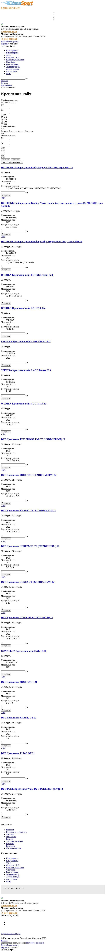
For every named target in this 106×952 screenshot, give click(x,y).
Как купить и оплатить (16, 832)
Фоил (8, 863)
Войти (4, 41)
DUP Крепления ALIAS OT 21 (18, 753)
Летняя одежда (12, 877)
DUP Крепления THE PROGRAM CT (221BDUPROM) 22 (33, 439)
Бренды (9, 839)
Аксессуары (11, 879)
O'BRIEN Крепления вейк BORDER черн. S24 (27, 275)
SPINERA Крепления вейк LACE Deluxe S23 (26, 370)
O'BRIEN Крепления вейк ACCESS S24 (23, 308)
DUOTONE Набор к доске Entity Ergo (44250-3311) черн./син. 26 (37, 167)
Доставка (10, 834)
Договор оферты (13, 848)
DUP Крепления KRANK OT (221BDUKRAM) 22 (28, 510)
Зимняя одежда (13, 874)
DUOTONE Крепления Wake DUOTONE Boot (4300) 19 (32, 788)
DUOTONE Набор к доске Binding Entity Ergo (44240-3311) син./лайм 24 (41, 241)
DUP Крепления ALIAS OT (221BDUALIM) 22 (27, 617)
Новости (10, 830)
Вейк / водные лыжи (15, 867)
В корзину (6, 196)
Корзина (4, 44)
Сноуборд (10, 870)
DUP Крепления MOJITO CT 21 (19, 682)
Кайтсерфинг (12, 858)
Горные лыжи (12, 872)
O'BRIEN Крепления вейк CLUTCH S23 (23, 403)
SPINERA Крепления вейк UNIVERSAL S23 (26, 341)
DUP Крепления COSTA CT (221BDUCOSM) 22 (27, 582)
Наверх (4, 940)
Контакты (10, 846)
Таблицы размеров (14, 841)
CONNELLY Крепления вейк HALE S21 (23, 651)
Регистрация (12, 41)
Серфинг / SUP (13, 865)
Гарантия (10, 843)
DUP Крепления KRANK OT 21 (18, 717)
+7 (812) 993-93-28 (9, 39)
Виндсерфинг (12, 860)
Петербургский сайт (35, 943)
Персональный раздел (10, 933)
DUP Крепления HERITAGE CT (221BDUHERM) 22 (30, 546)
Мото (8, 881)
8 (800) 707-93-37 (10, 8)
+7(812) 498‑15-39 (9, 31)
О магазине (11, 837)
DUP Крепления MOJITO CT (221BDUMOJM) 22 (28, 475)
